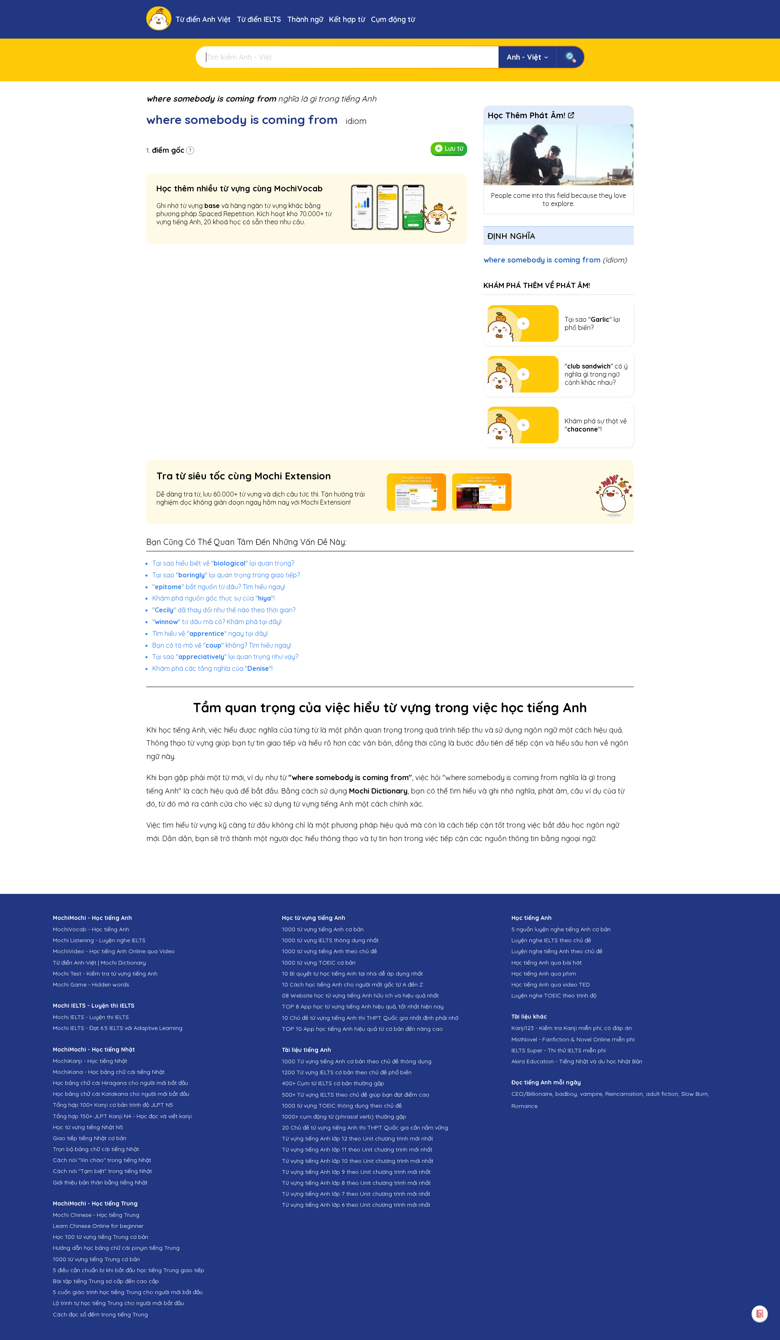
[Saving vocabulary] (760, 1313)
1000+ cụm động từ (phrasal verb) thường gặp (344, 1116)
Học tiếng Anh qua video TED (550, 984)
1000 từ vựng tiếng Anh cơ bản (323, 929)
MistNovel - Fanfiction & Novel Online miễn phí (573, 1039)
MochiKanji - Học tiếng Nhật (90, 1061)
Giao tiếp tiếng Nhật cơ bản (89, 1138)
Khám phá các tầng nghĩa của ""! (212, 668)
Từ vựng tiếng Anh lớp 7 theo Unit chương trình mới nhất (356, 1193)
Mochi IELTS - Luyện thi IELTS (91, 1017)
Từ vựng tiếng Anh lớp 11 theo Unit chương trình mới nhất (357, 1149)
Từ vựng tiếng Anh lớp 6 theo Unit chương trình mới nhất (356, 1204)
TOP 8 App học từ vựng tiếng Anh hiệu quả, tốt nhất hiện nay (363, 1006)
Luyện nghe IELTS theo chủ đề (551, 940)
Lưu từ (454, 148)
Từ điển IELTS (259, 19)
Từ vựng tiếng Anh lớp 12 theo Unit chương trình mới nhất (357, 1138)
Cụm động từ (393, 19)
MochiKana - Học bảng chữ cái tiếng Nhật (109, 1071)
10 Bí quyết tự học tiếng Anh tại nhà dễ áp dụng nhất (352, 973)
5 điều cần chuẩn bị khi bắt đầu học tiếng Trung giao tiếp (128, 1270)
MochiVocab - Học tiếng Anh (91, 929)
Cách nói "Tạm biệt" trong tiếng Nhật (102, 1171)
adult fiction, (662, 1093)
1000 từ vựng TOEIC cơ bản (318, 962)
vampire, (591, 1093)
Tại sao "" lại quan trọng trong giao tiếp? (226, 575)
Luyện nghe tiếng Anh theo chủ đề (556, 951)
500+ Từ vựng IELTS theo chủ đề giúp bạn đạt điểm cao (355, 1094)
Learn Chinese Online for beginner (98, 1225)
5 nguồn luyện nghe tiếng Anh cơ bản (561, 929)
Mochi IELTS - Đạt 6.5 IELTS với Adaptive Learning (117, 1028)
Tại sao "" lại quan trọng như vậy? (225, 657)
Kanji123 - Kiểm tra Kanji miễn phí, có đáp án (571, 1028)
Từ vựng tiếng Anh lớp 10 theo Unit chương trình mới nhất (357, 1160)
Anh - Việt (524, 57)
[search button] (570, 57)
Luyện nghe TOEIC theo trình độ (553, 995)
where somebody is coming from (555, 260)
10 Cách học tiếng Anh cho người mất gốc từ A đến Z (352, 984)
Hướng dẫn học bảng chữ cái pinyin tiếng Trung (116, 1247)
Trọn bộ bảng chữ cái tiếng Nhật (96, 1149)
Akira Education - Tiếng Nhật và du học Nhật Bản (576, 1061)
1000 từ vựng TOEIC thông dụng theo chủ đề (342, 1105)
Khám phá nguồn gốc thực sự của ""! (213, 598)
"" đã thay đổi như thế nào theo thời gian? (223, 610)
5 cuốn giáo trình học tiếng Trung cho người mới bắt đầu (128, 1292)
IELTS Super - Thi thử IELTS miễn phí (558, 1050)
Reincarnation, (624, 1093)
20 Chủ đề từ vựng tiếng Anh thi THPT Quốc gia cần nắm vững (365, 1127)
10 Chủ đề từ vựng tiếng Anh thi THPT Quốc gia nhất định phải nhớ (370, 1017)
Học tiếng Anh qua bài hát (546, 962)
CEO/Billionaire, (532, 1093)
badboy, (566, 1093)
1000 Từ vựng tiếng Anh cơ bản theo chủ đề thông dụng (356, 1061)
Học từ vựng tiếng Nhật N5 (88, 1127)
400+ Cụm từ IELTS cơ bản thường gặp (333, 1083)
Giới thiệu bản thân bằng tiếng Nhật (100, 1182)
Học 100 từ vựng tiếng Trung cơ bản (100, 1236)
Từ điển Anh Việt (203, 19)
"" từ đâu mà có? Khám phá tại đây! (217, 622)
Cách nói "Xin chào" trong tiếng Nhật (102, 1160)
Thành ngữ (305, 19)
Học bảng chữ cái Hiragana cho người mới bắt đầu (120, 1082)
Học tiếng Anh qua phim (543, 973)
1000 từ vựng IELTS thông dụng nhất (330, 940)
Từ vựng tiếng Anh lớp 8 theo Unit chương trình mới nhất (356, 1182)
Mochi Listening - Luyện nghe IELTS (99, 940)
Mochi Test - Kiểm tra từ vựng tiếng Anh (105, 973)
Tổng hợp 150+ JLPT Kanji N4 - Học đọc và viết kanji (122, 1116)
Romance (524, 1106)
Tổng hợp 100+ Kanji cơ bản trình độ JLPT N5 (113, 1104)
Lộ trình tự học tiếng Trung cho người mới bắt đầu (118, 1303)
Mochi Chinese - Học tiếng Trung (96, 1215)
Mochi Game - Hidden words (91, 984)
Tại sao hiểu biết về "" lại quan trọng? (223, 563)
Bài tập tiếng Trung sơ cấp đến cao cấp (106, 1281)
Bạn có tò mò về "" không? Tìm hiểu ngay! (221, 645)
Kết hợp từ (347, 19)
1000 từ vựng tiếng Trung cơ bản (96, 1259)
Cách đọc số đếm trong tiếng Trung (100, 1314)
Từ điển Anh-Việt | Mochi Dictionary (99, 962)
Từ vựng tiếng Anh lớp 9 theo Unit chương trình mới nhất (356, 1171)
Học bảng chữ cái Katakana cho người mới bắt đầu (121, 1093)
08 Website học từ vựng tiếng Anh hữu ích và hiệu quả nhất (360, 995)
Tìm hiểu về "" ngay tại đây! (210, 633)
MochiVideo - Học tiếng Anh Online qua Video (114, 951)
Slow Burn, (695, 1093)
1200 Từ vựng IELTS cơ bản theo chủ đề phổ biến (347, 1072)
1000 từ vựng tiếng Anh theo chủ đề (329, 951)
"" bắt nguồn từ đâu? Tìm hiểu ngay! (218, 587)
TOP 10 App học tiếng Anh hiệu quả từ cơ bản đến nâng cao (362, 1028)
